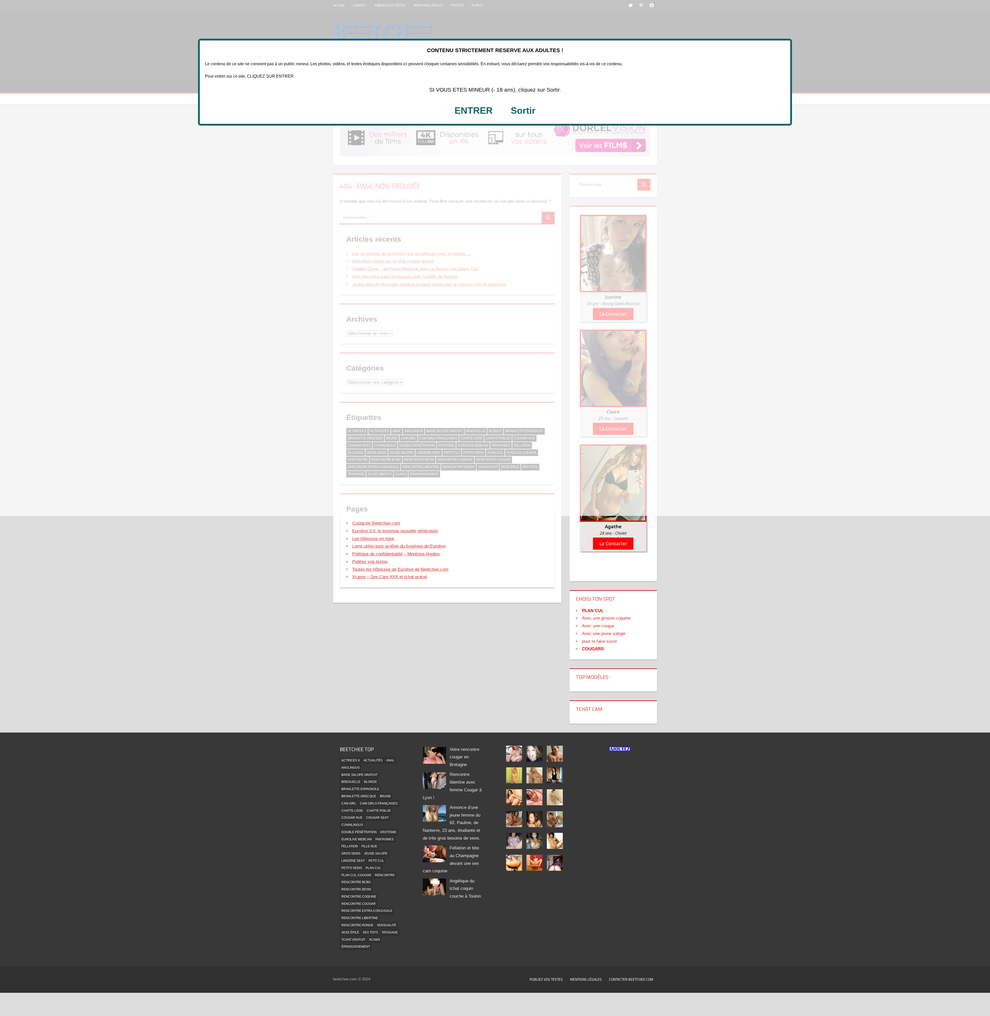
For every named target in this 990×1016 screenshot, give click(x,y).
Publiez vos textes (370, 561)
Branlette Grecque (358, 796)
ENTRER (474, 110)
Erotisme (388, 832)
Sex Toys (370, 932)
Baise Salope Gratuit (359, 775)
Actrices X (350, 760)
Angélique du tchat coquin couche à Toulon (465, 889)
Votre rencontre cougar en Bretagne (464, 757)
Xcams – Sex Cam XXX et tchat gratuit (389, 576)
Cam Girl (348, 803)
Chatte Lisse (352, 810)
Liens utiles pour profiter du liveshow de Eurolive (399, 546)
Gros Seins (350, 853)
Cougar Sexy (377, 817)
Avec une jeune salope (603, 633)
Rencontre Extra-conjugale (366, 911)
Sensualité (386, 925)
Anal (390, 760)
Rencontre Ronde (357, 925)
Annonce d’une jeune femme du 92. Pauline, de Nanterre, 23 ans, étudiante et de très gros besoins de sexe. (451, 823)
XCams (374, 939)
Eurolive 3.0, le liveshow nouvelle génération (395, 531)
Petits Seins (351, 868)
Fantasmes (384, 839)
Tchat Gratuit (353, 939)
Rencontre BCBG (356, 882)
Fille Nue (369, 846)
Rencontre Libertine (359, 918)
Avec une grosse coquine (606, 618)
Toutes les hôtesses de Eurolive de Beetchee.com (400, 569)
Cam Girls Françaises (379, 803)
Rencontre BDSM (356, 889)
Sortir (523, 110)
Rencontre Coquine (358, 896)
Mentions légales (586, 979)
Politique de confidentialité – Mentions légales (396, 553)
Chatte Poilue (379, 810)
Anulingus (350, 767)
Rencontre (385, 875)
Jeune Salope (375, 853)
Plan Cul (373, 868)
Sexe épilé (350, 932)
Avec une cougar (598, 625)
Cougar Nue (351, 817)
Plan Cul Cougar (356, 875)
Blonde (370, 782)
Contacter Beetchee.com (376, 523)
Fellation (349, 846)
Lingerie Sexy (353, 861)
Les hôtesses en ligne (373, 538)
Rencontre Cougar (358, 904)
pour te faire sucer (599, 641)
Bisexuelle (350, 782)
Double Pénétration (359, 832)
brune (385, 796)
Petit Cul (376, 861)
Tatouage (390, 932)
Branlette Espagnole (360, 789)
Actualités (373, 760)
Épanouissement (355, 946)
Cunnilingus (352, 825)
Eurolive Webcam (356, 839)
